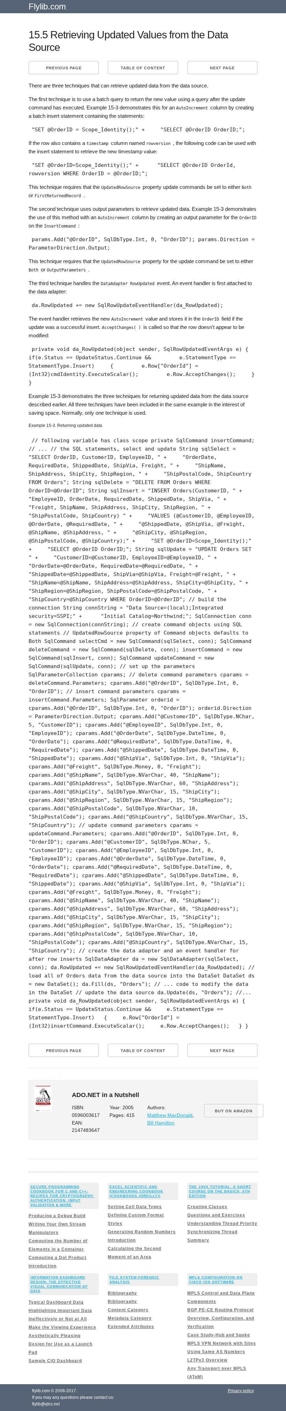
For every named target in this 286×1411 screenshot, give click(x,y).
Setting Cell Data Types (135, 1206)
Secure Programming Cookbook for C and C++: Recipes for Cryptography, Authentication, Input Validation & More (62, 1196)
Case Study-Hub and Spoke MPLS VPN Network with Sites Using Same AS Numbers (221, 1343)
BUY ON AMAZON (234, 1111)
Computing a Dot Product (57, 1257)
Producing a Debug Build (57, 1215)
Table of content (143, 68)
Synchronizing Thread (212, 1231)
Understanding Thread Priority (222, 1223)
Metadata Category (130, 1318)
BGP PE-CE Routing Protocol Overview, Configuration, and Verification (220, 1318)
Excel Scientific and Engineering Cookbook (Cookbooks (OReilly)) (136, 1191)
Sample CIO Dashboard (55, 1360)
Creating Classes (207, 1206)
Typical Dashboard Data (56, 1302)
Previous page (64, 68)
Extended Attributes (131, 1326)
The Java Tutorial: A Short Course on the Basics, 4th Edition (220, 1191)
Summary (198, 1240)
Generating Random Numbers (142, 1231)
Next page (222, 68)
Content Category (128, 1310)
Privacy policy (241, 1390)
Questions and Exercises (216, 1215)
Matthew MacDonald (170, 1115)
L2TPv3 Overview (207, 1360)
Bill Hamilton (160, 1123)
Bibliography (122, 1293)
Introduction (43, 1266)
